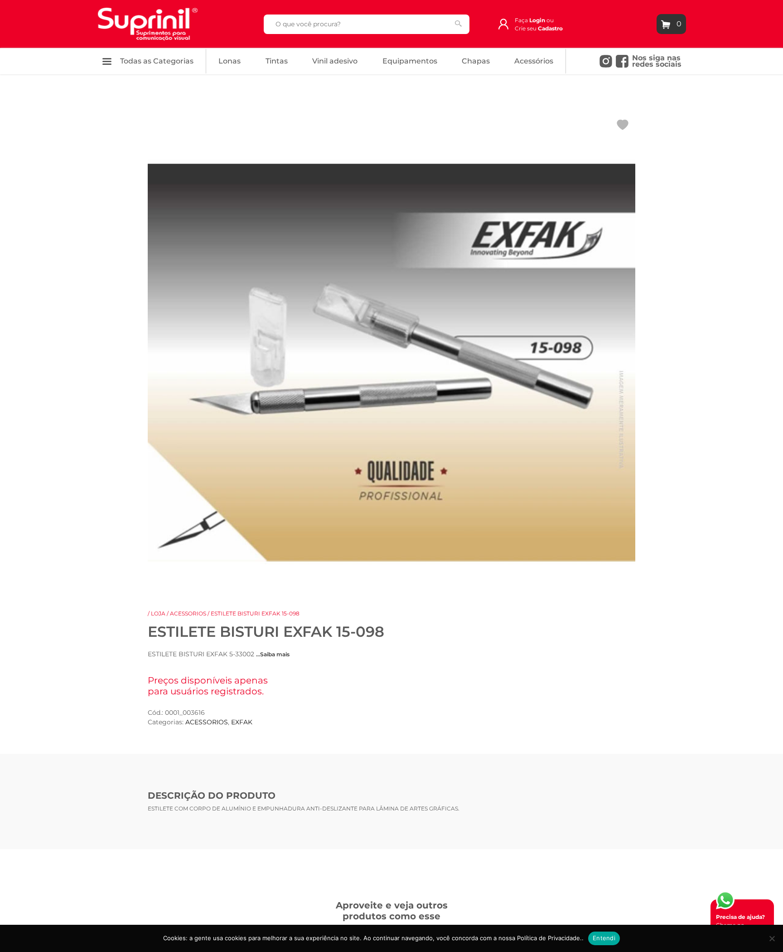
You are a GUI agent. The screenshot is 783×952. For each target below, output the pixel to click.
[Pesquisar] (458, 23)
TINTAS (277, 61)
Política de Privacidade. (549, 938)
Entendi (604, 938)
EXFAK (241, 722)
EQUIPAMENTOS (409, 61)
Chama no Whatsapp (740, 925)
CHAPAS (476, 61)
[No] (771, 938)
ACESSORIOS (188, 613)
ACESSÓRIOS (533, 61)
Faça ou (534, 20)
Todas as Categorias (155, 61)
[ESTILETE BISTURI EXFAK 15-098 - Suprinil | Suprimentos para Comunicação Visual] (148, 23)
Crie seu (539, 28)
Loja (158, 613)
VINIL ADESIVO (335, 61)
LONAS (229, 61)
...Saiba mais (273, 654)
